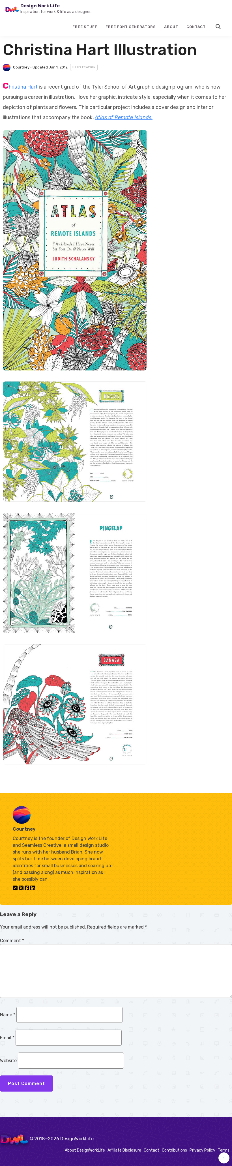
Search (218, 27)
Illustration (83, 67)
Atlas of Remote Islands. (123, 117)
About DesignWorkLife (85, 1150)
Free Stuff (84, 27)
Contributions (174, 1150)
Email (7, 1037)
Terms (223, 1150)
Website (8, 1060)
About (171, 27)
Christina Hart (20, 87)
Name (7, 1014)
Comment (12, 940)
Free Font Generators (131, 27)
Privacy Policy (202, 1150)
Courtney (21, 67)
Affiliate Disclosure (124, 1150)
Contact (196, 27)
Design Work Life (40, 5)
